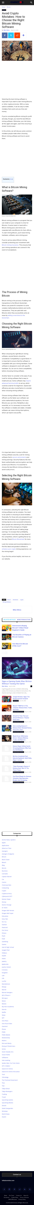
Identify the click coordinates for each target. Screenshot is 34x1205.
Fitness (4, 933)
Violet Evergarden (7, 1108)
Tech (3, 1074)
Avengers (5, 851)
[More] (23, 35)
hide (11, 179)
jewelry (4, 961)
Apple (4, 843)
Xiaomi (4, 1117)
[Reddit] (19, 1189)
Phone (4, 1029)
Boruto (4, 868)
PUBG (3, 1032)
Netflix (4, 1012)
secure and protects (19, 457)
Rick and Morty (6, 1043)
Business (5, 871)
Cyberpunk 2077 (7, 896)
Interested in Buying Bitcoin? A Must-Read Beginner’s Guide (20, 628)
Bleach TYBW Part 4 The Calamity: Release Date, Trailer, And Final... (22, 707)
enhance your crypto (9, 549)
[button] (3, 2)
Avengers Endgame (8, 854)
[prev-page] (3, 653)
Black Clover (6, 859)
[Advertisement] (17, 80)
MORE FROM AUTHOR (23, 619)
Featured (5, 927)
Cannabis (5, 874)
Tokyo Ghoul (6, 1088)
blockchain (15, 599)
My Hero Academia (8, 1006)
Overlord (4, 1026)
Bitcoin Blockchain (18, 539)
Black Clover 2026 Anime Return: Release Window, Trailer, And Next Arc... (20, 738)
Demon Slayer (6, 899)
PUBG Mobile (6, 1035)
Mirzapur (5, 998)
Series (4, 1049)
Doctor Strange (6, 905)
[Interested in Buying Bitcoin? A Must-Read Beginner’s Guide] (6, 628)
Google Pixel (6, 950)
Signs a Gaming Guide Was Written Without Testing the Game (17, 682)
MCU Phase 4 (6, 995)
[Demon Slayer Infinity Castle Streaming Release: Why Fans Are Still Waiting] (6, 748)
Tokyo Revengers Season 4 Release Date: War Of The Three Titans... (21, 768)
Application (5, 845)
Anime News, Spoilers (7, 678)
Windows (5, 1111)
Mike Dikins (7, 30)
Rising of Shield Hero (8, 1046)
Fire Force (5, 930)
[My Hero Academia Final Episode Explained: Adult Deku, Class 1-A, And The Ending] (6, 758)
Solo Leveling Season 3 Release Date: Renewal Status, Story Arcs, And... (22, 728)
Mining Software (7, 602)
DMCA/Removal (12, 1199)
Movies (4, 1004)
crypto (21, 599)
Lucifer (4, 981)
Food (3, 939)
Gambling (5, 941)
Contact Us (19, 1195)
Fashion (4, 924)
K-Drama (4, 970)
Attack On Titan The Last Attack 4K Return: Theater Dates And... (21, 717)
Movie (4, 1001)
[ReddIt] (17, 35)
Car (3, 879)
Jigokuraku (5, 964)
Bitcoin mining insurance (10, 245)
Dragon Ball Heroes (8, 910)
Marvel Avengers (7, 992)
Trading (4, 1094)
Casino (4, 882)
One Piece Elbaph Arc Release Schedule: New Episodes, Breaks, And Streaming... (22, 778)
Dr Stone (4, 908)
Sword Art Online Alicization (11, 1072)
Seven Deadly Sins (7, 1052)
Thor (3, 1083)
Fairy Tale (5, 919)
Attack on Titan (6, 848)
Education (5, 916)
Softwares (5, 1057)
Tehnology (15, 700)
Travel (4, 1097)
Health (4, 956)
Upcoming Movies (7, 1103)
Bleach (4, 862)
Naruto (4, 1009)
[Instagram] (9, 1189)
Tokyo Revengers (7, 1091)
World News (6, 1114)
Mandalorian (6, 984)
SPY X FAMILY (6, 1066)
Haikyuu (4, 953)
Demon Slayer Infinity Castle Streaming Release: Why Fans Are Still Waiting (22, 748)
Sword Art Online (7, 1069)
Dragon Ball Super (7, 913)
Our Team (11, 1195)
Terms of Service (24, 1197)
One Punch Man (7, 1023)
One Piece (5, 1021)
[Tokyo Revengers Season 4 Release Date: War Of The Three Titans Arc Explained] (6, 768)
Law (3, 975)
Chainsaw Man (6, 885)
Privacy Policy (22, 1199)
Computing (5, 888)
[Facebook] (5, 35)
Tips (3, 1086)
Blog (3, 865)
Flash (3, 936)
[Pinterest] (14, 1189)
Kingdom (5, 973)
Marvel (4, 990)
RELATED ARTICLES (10, 619)
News (3, 1015)
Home (3, 7)
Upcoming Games (7, 1100)
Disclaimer (6, 1197)
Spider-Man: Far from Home (11, 1063)
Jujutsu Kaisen (6, 967)
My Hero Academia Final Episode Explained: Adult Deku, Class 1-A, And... (22, 758)
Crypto (4, 891)
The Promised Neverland (10, 1080)
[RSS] (25, 1189)
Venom (4, 1105)
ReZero (4, 1040)
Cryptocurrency (7, 893)
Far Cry (4, 922)
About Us (26, 1195)
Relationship (6, 1038)
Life (3, 978)
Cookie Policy (14, 1197)
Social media (6, 1055)
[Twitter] (11, 35)
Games (4, 944)
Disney (4, 902)
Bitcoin (8, 7)
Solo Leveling (6, 1060)
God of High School (8, 947)
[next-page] (6, 653)
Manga (4, 987)
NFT (3, 1018)
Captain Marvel (7, 876)
